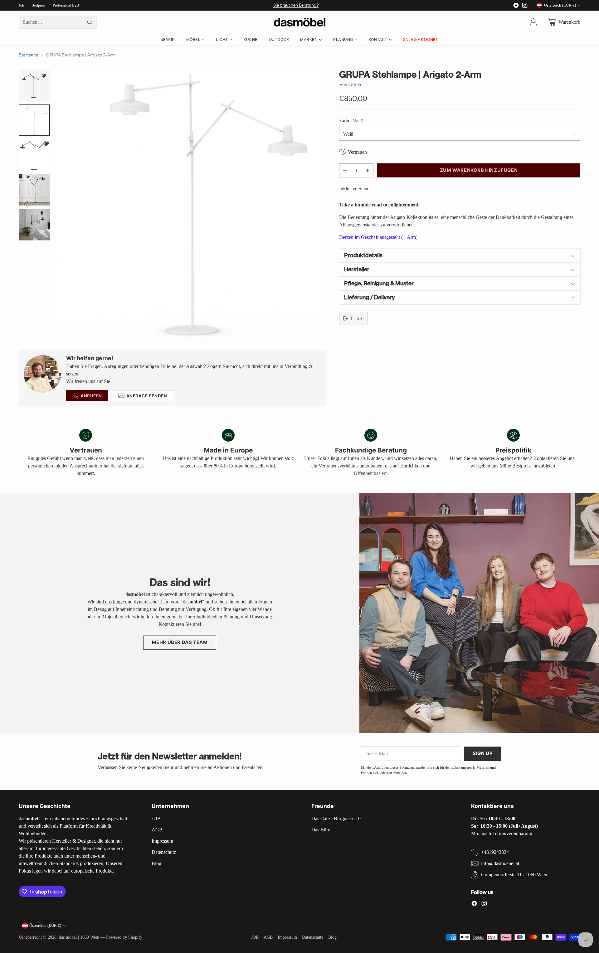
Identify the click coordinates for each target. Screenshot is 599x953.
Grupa (354, 84)
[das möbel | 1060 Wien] (299, 22)
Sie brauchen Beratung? (296, 4)
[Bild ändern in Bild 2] (34, 120)
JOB (156, 818)
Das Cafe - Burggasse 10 (336, 818)
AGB (157, 829)
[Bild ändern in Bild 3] (34, 155)
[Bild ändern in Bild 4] (34, 190)
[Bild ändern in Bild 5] (34, 224)
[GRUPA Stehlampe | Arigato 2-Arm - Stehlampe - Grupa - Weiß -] (191, 204)
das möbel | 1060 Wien (79, 937)
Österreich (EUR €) (560, 5)
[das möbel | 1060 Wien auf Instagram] (525, 6)
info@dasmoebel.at (500, 863)
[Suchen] (90, 22)
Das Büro (320, 829)
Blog (156, 863)
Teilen (357, 318)
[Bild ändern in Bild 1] (34, 85)
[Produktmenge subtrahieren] (345, 170)
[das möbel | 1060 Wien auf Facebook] (516, 6)
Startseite (28, 55)
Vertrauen (357, 152)
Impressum (162, 841)
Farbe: (351, 120)
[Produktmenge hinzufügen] (367, 170)
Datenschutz (164, 852)
